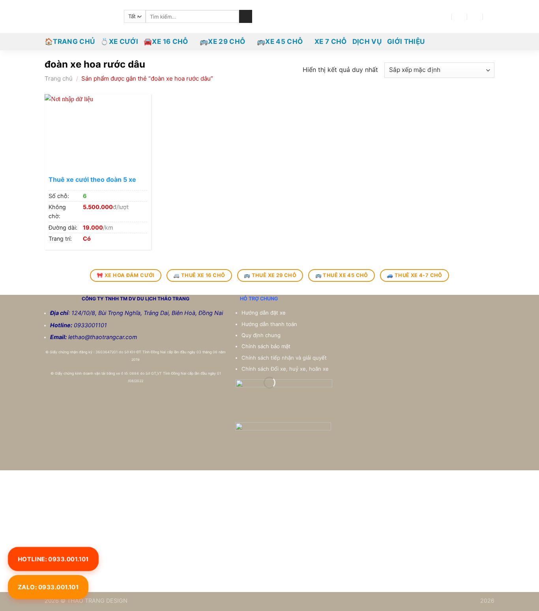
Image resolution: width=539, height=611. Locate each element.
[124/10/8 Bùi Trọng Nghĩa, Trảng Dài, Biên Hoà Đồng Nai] (444, 16)
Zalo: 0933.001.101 (48, 587)
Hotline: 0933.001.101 (53, 559)
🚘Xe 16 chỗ (166, 41)
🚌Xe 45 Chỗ (280, 41)
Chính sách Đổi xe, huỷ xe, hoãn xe (285, 369)
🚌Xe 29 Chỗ (222, 41)
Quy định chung (261, 335)
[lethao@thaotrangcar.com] (459, 16)
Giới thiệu (406, 41)
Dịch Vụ (367, 41)
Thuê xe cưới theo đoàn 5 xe (92, 179)
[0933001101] (491, 16)
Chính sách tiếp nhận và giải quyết (284, 358)
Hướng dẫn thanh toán (270, 324)
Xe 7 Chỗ (330, 41)
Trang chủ (59, 78)
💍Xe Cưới (119, 41)
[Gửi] (245, 16)
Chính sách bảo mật (265, 346)
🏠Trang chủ (70, 41)
